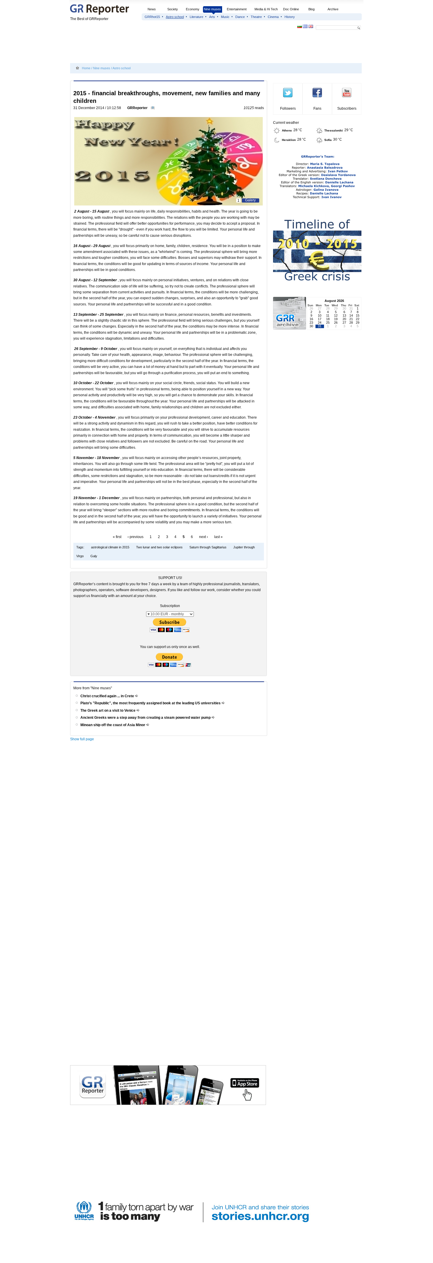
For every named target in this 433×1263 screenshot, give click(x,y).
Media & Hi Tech (266, 9)
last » (218, 537)
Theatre (256, 17)
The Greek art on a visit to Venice (108, 710)
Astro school (175, 17)
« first (117, 537)
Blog (311, 9)
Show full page (82, 739)
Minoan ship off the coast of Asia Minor (113, 725)
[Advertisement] (177, 47)
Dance (240, 17)
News (152, 9)
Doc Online (291, 9)
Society (172, 9)
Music (225, 17)
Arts (212, 17)
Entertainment (237, 9)
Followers (288, 108)
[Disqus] (169, 828)
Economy (192, 9)
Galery (250, 200)
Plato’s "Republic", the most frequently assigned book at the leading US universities (151, 703)
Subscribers (346, 108)
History (290, 17)
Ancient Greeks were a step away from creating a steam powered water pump (145, 718)
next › (203, 537)
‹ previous (135, 537)
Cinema (273, 17)
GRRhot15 (152, 17)
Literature (196, 17)
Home (86, 68)
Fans (317, 108)
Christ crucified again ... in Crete (107, 696)
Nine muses (212, 9)
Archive (333, 9)
